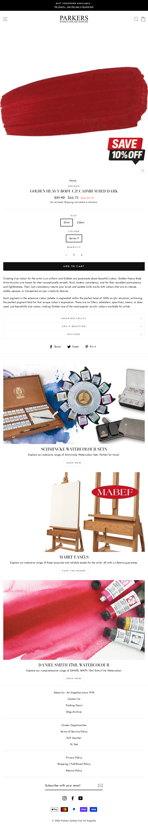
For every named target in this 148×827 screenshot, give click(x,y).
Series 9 (74, 238)
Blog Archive (74, 712)
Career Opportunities (74, 725)
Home (72, 180)
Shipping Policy (74, 318)
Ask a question (74, 326)
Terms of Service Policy (74, 731)
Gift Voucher (74, 738)
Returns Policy (74, 770)
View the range (74, 570)
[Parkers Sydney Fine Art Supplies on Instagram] (64, 798)
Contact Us (74, 699)
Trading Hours (74, 705)
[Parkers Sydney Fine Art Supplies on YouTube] (80, 798)
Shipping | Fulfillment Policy (74, 764)
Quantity (74, 247)
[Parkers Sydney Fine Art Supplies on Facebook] (73, 798)
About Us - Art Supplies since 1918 (74, 692)
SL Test (74, 744)
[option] (74, 5)
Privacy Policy (74, 757)
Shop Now (74, 462)
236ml (80, 222)
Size (74, 215)
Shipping (69, 202)
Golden (74, 186)
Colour (74, 231)
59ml (67, 222)
